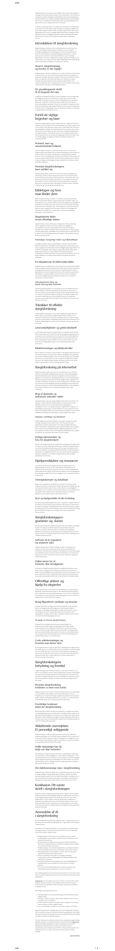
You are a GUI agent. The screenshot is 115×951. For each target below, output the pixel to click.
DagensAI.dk (38, 881)
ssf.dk (17, 3)
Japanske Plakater (75, 935)
